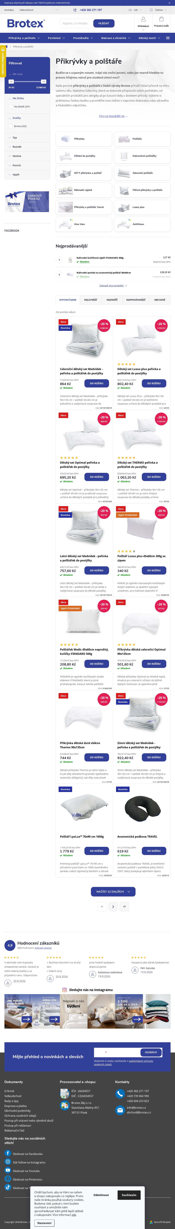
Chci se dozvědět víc (112, 116)
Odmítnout (101, 1195)
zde (74, 1215)
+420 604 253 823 (138, 1101)
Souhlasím (129, 1195)
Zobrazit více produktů (111, 285)
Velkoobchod (26, 9)
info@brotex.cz (136, 1108)
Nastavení (44, 1223)
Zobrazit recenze (43, 947)
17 (124, 906)
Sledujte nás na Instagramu (91, 989)
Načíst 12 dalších (110, 892)
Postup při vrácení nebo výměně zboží (28, 1120)
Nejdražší (112, 299)
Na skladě (21, 106)
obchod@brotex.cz (139, 1112)
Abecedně (159, 299)
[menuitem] (24, 38)
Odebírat (151, 1052)
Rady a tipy (11, 1101)
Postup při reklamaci (17, 1125)
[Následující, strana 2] (113, 906)
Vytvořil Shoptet (162, 1222)
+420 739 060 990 (138, 1096)
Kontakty (9, 9)
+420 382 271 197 (138, 1091)
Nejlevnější (90, 299)
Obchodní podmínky (17, 1111)
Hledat (103, 23)
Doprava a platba (15, 1106)
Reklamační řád (14, 1130)
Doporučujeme (67, 299)
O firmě (9, 1091)
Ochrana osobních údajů (20, 1116)
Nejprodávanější (135, 299)
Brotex (20, 126)
